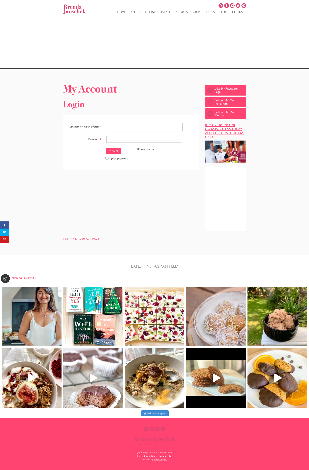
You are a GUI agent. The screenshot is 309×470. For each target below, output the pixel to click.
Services (182, 12)
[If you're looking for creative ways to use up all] (216, 316)
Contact (239, 12)
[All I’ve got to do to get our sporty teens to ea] (216, 378)
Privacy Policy (165, 455)
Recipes (210, 12)
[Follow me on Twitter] (238, 5)
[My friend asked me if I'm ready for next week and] (154, 316)
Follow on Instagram (156, 413)
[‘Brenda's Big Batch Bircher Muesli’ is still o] (154, 378)
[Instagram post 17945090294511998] (32, 378)
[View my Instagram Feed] (232, 5)
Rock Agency (160, 459)
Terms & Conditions (147, 455)
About (135, 12)
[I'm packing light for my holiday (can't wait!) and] (93, 316)
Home (121, 12)
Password (94, 139)
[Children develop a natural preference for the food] (93, 378)
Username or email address (85, 126)
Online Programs (158, 12)
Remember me (146, 149)
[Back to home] (74, 9)
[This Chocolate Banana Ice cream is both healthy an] (277, 316)
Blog (223, 12)
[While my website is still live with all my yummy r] (32, 316)
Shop (196, 12)
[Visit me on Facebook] (226, 5)
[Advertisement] (154, 44)
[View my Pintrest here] (243, 5)
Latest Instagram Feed (154, 266)
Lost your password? (117, 158)
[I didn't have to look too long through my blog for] (277, 378)
